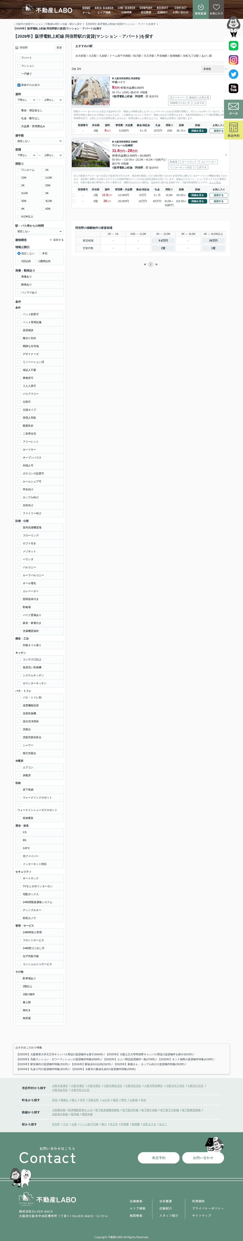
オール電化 (29, 583)
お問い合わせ (181, 12)
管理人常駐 (29, 417)
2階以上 (27, 986)
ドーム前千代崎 (89, 1124)
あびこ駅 (206, 55)
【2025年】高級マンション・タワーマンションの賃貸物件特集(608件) (58, 1059)
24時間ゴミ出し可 (33, 948)
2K (22, 185)
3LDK (48, 200)
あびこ (163, 1124)
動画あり (26, 284)
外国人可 (28, 465)
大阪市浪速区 (60, 1085)
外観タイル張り (32, 645)
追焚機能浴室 (31, 705)
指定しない (28, 253)
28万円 (213, 240)
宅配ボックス (31, 894)
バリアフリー (31, 393)
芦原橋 (125, 1124)
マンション (28, 65)
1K (47, 169)
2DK (47, 185)
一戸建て (26, 73)
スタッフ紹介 (168, 1215)
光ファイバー (31, 856)
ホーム (86, 12)
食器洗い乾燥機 (32, 667)
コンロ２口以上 (32, 659)
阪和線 (75, 1114)
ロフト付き (29, 543)
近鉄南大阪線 (60, 1114)
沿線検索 (126, 12)
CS (24, 832)
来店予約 (233, 135)
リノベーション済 (33, 362)
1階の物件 (29, 994)
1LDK (48, 177)
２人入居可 (29, 385)
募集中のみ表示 (30, 84)
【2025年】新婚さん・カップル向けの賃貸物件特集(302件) (149, 1064)
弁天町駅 (81, 55)
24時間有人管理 (32, 932)
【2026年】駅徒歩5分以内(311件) (91, 1064)
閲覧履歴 (201, 13)
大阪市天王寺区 (175, 1085)
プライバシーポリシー (208, 1208)
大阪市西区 (94, 1085)
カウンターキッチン (35, 683)
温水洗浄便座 (31, 721)
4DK (47, 208)
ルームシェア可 (32, 481)
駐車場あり (29, 978)
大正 (65, 1124)
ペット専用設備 (32, 322)
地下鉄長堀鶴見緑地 (107, 1110)
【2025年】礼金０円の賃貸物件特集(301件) (42, 1069)
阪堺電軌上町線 (123, 96)
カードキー (29, 449)
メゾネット (29, 551)
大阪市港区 (77, 1085)
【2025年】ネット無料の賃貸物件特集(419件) (185, 1059)
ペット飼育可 (31, 314)
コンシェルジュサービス (37, 964)
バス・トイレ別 (32, 697)
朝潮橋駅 (175, 55)
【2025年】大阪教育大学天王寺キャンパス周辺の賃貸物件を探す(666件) (59, 1054)
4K (22, 208)
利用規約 (198, 1201)
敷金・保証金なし (32, 110)
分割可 (27, 401)
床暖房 (27, 775)
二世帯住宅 (29, 433)
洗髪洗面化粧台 (32, 737)
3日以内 (26, 261)
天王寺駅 (149, 55)
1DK (23, 177)
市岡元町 (93, 1100)
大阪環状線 (59, 1110)
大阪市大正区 (196, 1085)
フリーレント (31, 441)
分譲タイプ (29, 409)
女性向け (28, 505)
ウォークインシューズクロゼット (37, 810)
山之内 (106, 1100)
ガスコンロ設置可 (33, 473)
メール (233, 113)
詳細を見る (198, 130)
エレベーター (31, 591)
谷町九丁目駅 (191, 55)
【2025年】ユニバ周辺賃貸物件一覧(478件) (129, 1059)
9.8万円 (163, 240)
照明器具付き (31, 599)
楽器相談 (28, 330)
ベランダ (28, 559)
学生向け (28, 489)
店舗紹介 (162, 12)
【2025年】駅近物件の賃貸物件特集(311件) (42, 1064)
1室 (213, 248)
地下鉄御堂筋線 (191, 1110)
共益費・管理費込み (33, 126)
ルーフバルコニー (33, 575)
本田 (143, 1100)
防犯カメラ (29, 918)
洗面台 (27, 729)
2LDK (24, 193)
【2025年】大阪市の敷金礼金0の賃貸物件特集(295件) (103, 1069)
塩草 (116, 1100)
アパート (26, 57)
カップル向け (31, 497)
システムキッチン (33, 675)
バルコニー (29, 567)
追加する (219, 130)
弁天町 (56, 1124)
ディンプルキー (32, 910)
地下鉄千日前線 (170, 1110)
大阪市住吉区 (133, 1085)
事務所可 (28, 377)
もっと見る (215, 182)
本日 (44, 253)
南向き (27, 1010)
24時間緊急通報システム (37, 902)
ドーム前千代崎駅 (120, 55)
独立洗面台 (29, 753)
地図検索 (136, 1215)
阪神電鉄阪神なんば (80, 1110)
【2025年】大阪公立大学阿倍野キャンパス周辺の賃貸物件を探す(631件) (149, 1054)
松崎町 (134, 141)
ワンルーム (28, 169)
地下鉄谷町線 (130, 1110)
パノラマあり (29, 292)
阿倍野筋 (135, 78)
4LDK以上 (27, 216)
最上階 (27, 1002)
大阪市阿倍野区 (122, 78)
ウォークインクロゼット (37, 797)
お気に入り (216, 13)
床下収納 (28, 789)
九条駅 (103, 55)
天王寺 (114, 1124)
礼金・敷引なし (30, 118)
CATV (26, 848)
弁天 (83, 1100)
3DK (23, 200)
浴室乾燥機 (29, 713)
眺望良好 (28, 425)
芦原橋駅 (162, 55)
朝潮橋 (136, 1124)
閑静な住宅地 (31, 346)
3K (47, 193)
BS (24, 840)
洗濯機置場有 (31, 630)
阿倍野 (139, 96)
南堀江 (64, 1100)
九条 (74, 1124)
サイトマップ (201, 1215)
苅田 (55, 1100)
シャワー (28, 745)
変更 (59, 47)
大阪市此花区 (60, 1090)
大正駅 (93, 55)
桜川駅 (137, 55)
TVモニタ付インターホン (38, 886)
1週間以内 (44, 261)
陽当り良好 (29, 338)
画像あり (26, 276)
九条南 (133, 1100)
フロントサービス (33, 940)
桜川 (74, 1100)
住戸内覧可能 (31, 956)
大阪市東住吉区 (113, 1085)
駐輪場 (27, 607)
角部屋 (27, 1018)
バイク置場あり (32, 615)
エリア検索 (104, 12)
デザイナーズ (31, 354)
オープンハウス (32, 457)
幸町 (124, 1100)
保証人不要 (29, 369)
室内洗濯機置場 (32, 527)
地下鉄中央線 (149, 1110)
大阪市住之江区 (80, 1090)
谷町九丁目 (149, 1124)
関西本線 (87, 1114)
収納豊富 (28, 817)
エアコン (28, 767)
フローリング (31, 535)
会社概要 (146, 12)
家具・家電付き (32, 622)
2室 (163, 248)
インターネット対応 (35, 864)
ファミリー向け (32, 513)
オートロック (31, 878)
